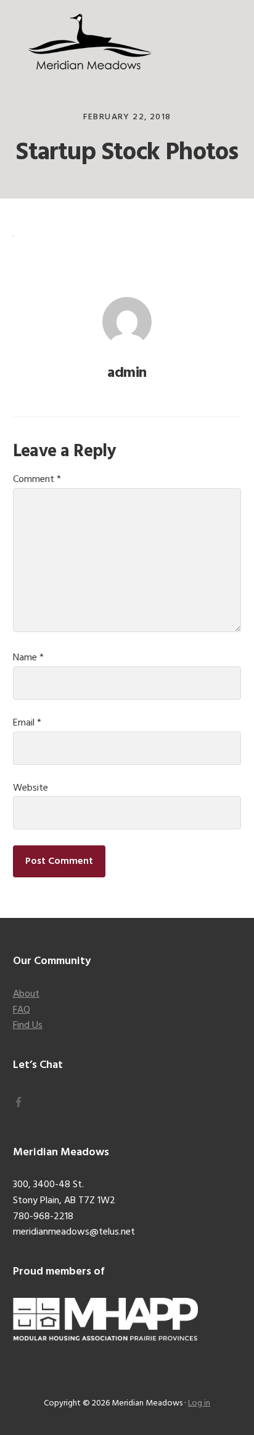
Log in (199, 1403)
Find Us (28, 1026)
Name (28, 658)
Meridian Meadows (90, 43)
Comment (37, 480)
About (26, 994)
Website (30, 788)
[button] (233, 35)
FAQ (21, 1010)
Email (27, 723)
